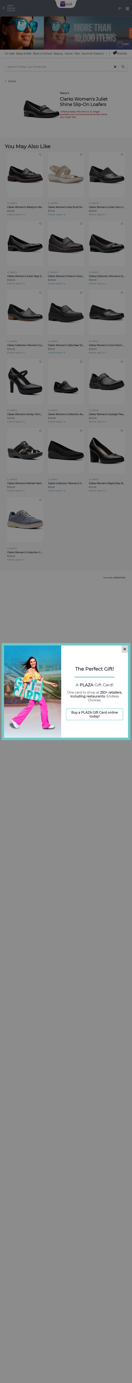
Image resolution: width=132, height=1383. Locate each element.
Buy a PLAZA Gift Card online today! (94, 714)
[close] (125, 649)
